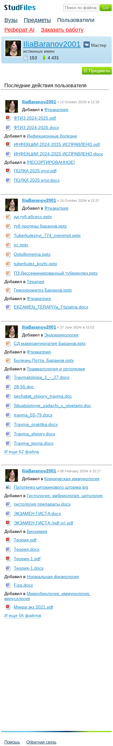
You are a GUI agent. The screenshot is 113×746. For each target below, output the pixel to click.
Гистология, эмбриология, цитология (65, 495)
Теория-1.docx (29, 568)
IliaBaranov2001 (52, 44)
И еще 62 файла (21, 451)
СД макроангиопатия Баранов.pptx (50, 343)
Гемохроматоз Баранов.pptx (43, 289)
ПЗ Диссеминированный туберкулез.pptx (56, 273)
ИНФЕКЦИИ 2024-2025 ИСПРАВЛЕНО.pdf (57, 144)
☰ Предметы (96, 70)
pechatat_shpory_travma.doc (43, 396)
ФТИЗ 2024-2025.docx (36, 127)
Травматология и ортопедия (56, 368)
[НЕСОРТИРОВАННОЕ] (51, 162)
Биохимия (37, 531)
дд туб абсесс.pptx (33, 216)
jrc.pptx (21, 244)
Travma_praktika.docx (36, 424)
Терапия (35, 281)
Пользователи (75, 20)
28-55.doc (24, 386)
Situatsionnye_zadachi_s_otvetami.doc (52, 405)
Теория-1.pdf (27, 558)
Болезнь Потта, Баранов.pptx (44, 360)
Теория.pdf (25, 539)
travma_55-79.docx (33, 414)
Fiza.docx (23, 585)
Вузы (11, 20)
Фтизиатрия (56, 109)
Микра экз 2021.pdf (33, 606)
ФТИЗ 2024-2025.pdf (35, 118)
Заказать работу (62, 30)
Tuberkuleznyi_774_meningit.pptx (47, 235)
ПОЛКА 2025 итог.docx (37, 180)
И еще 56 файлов (22, 615)
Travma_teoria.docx (33, 443)
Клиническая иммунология (72, 478)
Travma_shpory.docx (34, 433)
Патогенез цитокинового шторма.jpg (51, 487)
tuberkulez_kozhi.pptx (35, 263)
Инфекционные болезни (52, 135)
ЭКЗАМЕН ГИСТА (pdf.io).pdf (43, 522)
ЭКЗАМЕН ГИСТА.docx (37, 513)
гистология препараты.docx (42, 504)
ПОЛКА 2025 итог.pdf (35, 170)
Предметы (37, 20)
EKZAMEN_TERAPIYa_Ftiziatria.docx (51, 306)
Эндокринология (61, 334)
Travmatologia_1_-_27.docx (41, 377)
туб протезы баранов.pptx (40, 225)
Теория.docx (27, 549)
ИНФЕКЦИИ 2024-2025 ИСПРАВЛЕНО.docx (58, 153)
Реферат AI (19, 30)
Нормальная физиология (53, 576)
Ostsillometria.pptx (32, 254)
